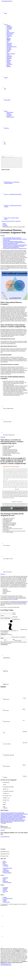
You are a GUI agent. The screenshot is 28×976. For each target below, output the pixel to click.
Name (14, 612)
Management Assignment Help (17, 812)
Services (5, 862)
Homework (9, 34)
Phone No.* (15, 616)
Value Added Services (7, 868)
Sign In (5, 139)
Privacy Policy (6, 871)
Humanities (9, 60)
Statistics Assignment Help (19, 819)
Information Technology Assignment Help (16, 817)
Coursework (9, 36)
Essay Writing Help (15, 821)
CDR (8, 37)
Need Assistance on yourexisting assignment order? (6, 964)
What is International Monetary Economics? (12, 237)
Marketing (9, 47)
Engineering (9, 45)
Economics (9, 44)
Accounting (9, 48)
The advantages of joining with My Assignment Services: (15, 248)
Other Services (9, 822)
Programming (9, 55)
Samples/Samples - (11, 182)
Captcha (2, 638)
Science (8, 59)
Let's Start (5, 807)
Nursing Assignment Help (6, 812)
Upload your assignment (4, 633)
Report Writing (10, 33)
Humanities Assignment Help (17, 818)
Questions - (12, 206)
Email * (14, 614)
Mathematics (9, 58)
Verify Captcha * (18, 640)
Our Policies (9, 114)
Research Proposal (10, 32)
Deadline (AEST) (16, 619)
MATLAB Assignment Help (14, 815)
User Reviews (6, 870)
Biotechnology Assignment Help (7, 819)
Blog (4, 863)
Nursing (8, 40)
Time (2, 631)
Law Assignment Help (17, 814)
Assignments (9, 26)
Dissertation (5, 877)
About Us (9, 113)
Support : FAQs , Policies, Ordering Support (11, 218)
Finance (8, 51)
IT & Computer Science (12, 46)
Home (4, 861)
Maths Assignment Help (5, 818)
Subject (2, 618)
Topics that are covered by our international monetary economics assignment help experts (14, 243)
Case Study (9, 29)
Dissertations (9, 27)
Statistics (8, 50)
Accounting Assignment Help (7, 814)
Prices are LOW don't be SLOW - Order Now (11, 221)
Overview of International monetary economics (12, 241)
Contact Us (9, 115)
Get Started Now (4, 644)
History (8, 65)
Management (9, 43)
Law (8, 41)
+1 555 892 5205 (9, 141)
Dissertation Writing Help (6, 821)
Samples (5, 899)
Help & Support (10, 112)
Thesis (8, 31)
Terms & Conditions (7, 872)
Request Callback (10, 116)
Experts (4, 900)
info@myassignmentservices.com (13, 144)
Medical (8, 61)
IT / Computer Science (7, 898)
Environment (9, 64)
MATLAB (9, 57)
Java (8, 52)
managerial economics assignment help (19, 601)
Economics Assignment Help (14, 816)
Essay (8, 30)
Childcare (9, 63)
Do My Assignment (11, 53)
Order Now (3, 437)
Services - (12, 194)
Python (8, 54)
